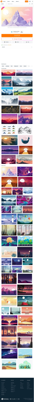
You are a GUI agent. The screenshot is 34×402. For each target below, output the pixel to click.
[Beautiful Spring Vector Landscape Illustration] (24, 218)
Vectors (4, 1)
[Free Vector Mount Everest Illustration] (7, 91)
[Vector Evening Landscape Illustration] (17, 261)
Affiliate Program (12, 385)
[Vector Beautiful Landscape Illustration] (9, 289)
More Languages (28, 388)
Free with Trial (17, 35)
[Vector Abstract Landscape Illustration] (9, 241)
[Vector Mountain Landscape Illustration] (9, 171)
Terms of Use (26, 398)
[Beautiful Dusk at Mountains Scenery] (25, 100)
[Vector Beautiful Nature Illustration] (9, 331)
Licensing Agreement (12, 382)
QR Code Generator (2, 394)
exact (3, 65)
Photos (8, 1)
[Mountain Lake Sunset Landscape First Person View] (6, 81)
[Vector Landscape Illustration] (26, 109)
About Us (21, 384)
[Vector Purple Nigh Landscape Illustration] (9, 353)
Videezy (2, 384)
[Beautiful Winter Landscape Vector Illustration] (5, 310)
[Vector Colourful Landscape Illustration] (9, 119)
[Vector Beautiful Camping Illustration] (24, 251)
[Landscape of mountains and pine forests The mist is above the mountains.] (9, 100)
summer (25, 65)
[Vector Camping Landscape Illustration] (24, 230)
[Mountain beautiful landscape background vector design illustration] (24, 72)
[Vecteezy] (1, 1)
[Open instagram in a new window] (11, 398)
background (16, 65)
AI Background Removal (3, 392)
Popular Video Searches (13, 391)
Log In (30, 1)
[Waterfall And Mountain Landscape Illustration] (25, 119)
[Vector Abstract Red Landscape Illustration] (25, 181)
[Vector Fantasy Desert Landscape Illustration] (24, 200)
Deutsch (27, 385)
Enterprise (3, 385)
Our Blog (21, 385)
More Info (3, 46)
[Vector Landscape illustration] (24, 278)
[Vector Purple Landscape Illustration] (24, 171)
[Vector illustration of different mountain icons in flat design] (8, 129)
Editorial (17, 1)
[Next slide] (30, 66)
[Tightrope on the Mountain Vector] (25, 140)
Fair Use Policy (29, 399)
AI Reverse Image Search (3, 390)
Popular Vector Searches (13, 387)
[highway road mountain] (24, 158)
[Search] (29, 3)
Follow (22, 32)
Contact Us (21, 383)
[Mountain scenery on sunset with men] (9, 140)
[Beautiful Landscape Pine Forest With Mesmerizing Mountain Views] (8, 72)
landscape (7, 65)
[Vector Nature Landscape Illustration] (8, 200)
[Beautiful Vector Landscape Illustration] (27, 268)
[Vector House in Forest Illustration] (9, 278)
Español (27, 383)
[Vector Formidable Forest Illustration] (6, 209)
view (11, 65)
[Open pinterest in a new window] (14, 398)
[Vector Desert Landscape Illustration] (6, 190)
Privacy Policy (30, 398)
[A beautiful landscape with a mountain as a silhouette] (9, 149)
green (21, 65)
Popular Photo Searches (13, 389)
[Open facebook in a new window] (10, 398)
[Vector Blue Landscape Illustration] (6, 261)
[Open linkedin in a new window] (13, 398)
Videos (13, 1)
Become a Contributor (21, 387)
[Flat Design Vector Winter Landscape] (27, 190)
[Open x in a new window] (17, 398)
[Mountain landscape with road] (23, 91)
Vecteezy (2, 383)
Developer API (3, 388)
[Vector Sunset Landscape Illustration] (24, 342)
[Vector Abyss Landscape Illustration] (25, 149)
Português (27, 384)
